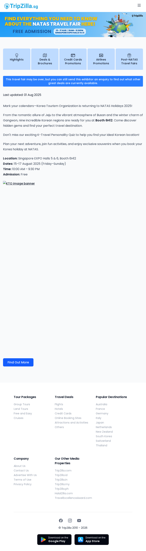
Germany (102, 413)
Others (59, 427)
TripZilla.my (62, 484)
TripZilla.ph (62, 489)
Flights (59, 404)
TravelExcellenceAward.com (73, 498)
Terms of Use (22, 480)
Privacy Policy (23, 484)
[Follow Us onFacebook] (61, 520)
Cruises (18, 418)
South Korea (104, 436)
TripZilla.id (61, 475)
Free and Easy (23, 413)
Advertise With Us (25, 475)
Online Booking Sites (68, 418)
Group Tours (22, 404)
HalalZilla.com (64, 493)
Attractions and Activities (71, 422)
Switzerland (103, 441)
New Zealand (104, 432)
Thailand (101, 445)
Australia (101, 404)
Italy (98, 418)
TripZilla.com (63, 470)
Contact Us (21, 470)
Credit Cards (63, 413)
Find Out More (18, 362)
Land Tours (21, 409)
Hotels (59, 409)
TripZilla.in (61, 480)
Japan (100, 422)
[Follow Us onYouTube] (79, 520)
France (100, 409)
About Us (19, 466)
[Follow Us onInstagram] (70, 520)
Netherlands (104, 427)
